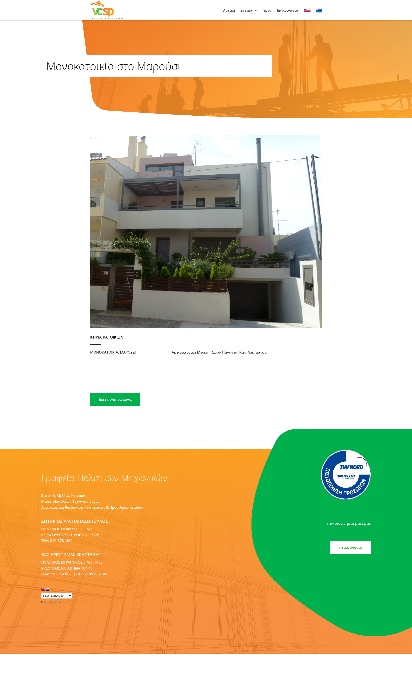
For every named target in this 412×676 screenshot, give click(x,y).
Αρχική (229, 11)
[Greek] (47, 589)
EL (318, 11)
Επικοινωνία (287, 11)
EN (306, 11)
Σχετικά (247, 11)
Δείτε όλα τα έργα (115, 399)
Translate (67, 602)
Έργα (267, 11)
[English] (43, 589)
